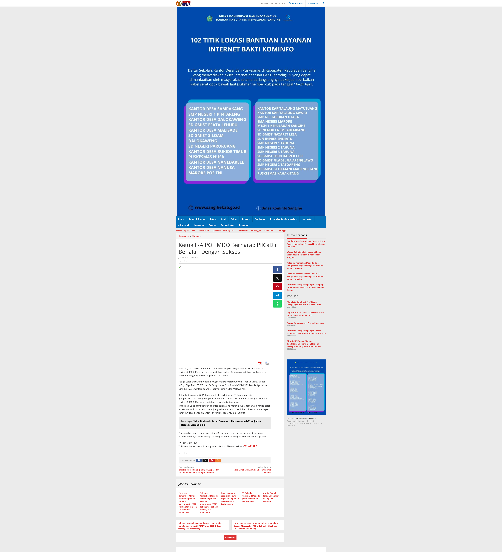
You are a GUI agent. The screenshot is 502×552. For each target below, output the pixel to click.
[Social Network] (323, 3)
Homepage (304, 423)
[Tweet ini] (277, 278)
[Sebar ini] (277, 269)
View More (230, 537)
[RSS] (218, 460)
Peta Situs (291, 425)
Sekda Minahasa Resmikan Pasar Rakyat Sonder (251, 470)
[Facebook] (199, 460)
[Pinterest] (212, 460)
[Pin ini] (277, 286)
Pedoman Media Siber (296, 421)
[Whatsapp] (277, 304)
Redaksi (310, 421)
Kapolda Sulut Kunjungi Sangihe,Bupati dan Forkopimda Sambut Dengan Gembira (199, 470)
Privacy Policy (292, 423)
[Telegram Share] (277, 295)
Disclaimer (316, 423)
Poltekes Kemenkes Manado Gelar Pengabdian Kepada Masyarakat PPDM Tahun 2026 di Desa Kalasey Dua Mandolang (200, 526)
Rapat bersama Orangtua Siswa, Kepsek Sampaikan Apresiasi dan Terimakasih (230, 498)
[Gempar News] (183, 3)
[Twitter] (205, 460)
